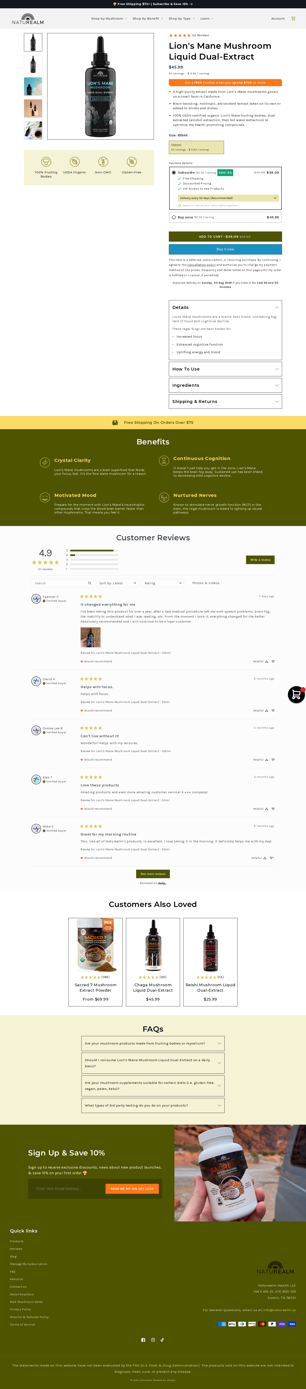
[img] (54, 600)
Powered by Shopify (164, 1380)
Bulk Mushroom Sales (26, 1302)
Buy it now (225, 249)
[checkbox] (208, 583)
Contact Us (18, 1286)
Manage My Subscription (28, 1264)
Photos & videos (205, 583)
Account (278, 18)
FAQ (13, 1271)
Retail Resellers (22, 1294)
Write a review (260, 559)
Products (17, 1241)
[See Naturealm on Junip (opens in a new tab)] (162, 883)
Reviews (16, 1249)
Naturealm (146, 1380)
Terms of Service (22, 1324)
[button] (109, 18)
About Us (16, 1279)
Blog (13, 1256)
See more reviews (153, 873)
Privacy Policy (20, 1309)
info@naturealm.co (279, 1310)
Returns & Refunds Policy (29, 1317)
